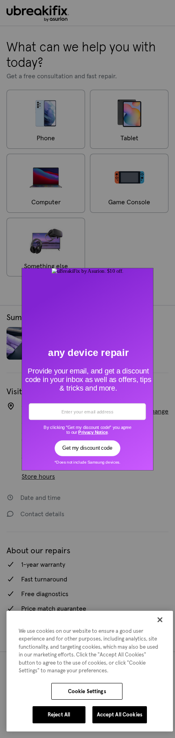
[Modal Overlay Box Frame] (87, 369)
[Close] (160, 620)
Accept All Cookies (119, 714)
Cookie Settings (87, 691)
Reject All (59, 714)
